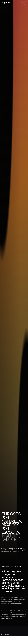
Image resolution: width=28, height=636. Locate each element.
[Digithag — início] (5, 3)
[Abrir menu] (24, 3)
